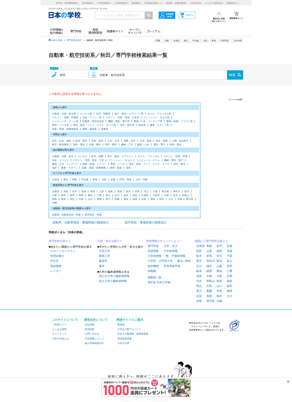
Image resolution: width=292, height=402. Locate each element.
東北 (65, 179)
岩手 (74, 191)
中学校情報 (171, 250)
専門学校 (153, 246)
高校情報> (88, 3)
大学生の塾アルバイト (129, 329)
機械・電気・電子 (173, 160)
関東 (74, 179)
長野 (63, 195)
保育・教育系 (127, 125)
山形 (101, 191)
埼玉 (146, 191)
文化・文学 (113, 140)
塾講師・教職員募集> (176, 3)
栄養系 (104, 129)
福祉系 (142, 125)
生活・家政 (146, 140)
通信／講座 (184, 260)
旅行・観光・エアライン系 (129, 113)
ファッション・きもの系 (156, 117)
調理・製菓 (116, 167)
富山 (108, 195)
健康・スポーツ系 (159, 125)
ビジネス (82, 156)
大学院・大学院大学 (160, 260)
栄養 (128, 167)
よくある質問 (59, 329)
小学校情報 (154, 255)
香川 (108, 199)
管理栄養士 (57, 255)
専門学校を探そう (60, 241)
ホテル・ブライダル (148, 156)
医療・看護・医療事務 (94, 167)
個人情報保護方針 (94, 343)
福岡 (134, 199)
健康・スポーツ (69, 167)
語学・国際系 (103, 113)
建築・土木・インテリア (65, 164)
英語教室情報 (124, 338)
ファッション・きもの (120, 160)
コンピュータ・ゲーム (148, 160)
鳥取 (54, 199)
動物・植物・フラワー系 (179, 121)
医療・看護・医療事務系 (65, 129)
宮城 (83, 191)
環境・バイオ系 (60, 125)
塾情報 (121, 324)
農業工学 (104, 255)
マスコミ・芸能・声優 (175, 156)
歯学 (101, 266)
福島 (110, 191)
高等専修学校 (172, 266)
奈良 (175, 195)
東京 (199, 260)
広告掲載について (94, 338)
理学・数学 (111, 144)
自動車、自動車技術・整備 (66, 214)
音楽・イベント (60, 160)
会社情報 (89, 324)
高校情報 (153, 250)
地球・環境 (79, 144)
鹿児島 (189, 199)
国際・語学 (129, 140)
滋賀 (134, 195)
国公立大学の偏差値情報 (114, 276)
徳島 (99, 199)
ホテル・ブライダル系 (159, 113)
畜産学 (103, 260)
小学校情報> (121, 3)
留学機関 (153, 266)
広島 (81, 199)
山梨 (54, 195)
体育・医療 (162, 140)
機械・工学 (127, 144)
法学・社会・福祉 (61, 140)
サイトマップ (59, 333)
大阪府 (156, 195)
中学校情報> (104, 3)
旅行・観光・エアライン (120, 156)
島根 (63, 199)
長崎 (152, 199)
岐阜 (72, 195)
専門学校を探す (74, 40)
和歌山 (185, 195)
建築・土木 (143, 144)
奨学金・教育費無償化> (67, 3)
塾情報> (136, 3)
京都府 (145, 195)
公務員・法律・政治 (62, 156)
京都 (209, 276)
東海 (95, 179)
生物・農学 (95, 144)
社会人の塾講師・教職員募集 (132, 333)
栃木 (128, 191)
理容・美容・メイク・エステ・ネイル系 (94, 125)
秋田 (92, 191)
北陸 (104, 179)
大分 (170, 199)
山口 (90, 199)
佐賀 (143, 199)
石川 (117, 195)
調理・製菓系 (89, 129)
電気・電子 (159, 144)
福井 (126, 195)
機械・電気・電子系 (119, 121)
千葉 (155, 191)
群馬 (137, 191)
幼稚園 (152, 271)
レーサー (55, 271)
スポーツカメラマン (62, 250)
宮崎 (179, 199)
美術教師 (55, 266)
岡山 (72, 199)
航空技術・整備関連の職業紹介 (146, 222)
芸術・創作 (97, 140)
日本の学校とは (60, 338)
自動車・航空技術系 (93, 121)
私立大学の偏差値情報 (113, 281)
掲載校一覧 (154, 277)
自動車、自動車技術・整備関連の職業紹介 (80, 222)
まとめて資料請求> (214, 3)
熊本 (161, 199)
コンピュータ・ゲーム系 (65, 121)
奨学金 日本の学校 (159, 282)
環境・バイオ (117, 164)
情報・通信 (175, 144)
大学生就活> (196, 3)
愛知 (90, 195)
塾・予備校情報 (175, 255)
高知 (126, 199)
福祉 (54, 167)
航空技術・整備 (93, 214)
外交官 (54, 260)
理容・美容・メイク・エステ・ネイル (149, 164)
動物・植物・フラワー (94, 164)
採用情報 (89, 329)
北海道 (176, 40)
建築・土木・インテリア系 (148, 121)
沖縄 (54, 202)
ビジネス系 (86, 113)
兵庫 (166, 195)
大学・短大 (171, 246)
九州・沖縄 (141, 179)
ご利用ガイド (59, 324)
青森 (65, 191)
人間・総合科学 (180, 140)
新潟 (186, 191)
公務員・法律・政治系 (64, 113)
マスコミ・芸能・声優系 (65, 117)
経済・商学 (81, 140)
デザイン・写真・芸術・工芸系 (122, 117)
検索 (232, 75)
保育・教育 (180, 164)
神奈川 (176, 191)
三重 (99, 195)
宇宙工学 (104, 250)
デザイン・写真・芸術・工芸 (88, 160)
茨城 (119, 191)
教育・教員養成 (60, 144)
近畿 (112, 179)
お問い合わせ (92, 333)
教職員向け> (233, 3)
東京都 (165, 191)
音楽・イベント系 (92, 117)
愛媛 (117, 199)
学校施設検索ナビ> (153, 3)
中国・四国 (125, 179)
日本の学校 (56, 40)
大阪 (219, 276)
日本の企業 (123, 343)
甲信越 (84, 179)
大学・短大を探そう (109, 241)
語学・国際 (97, 156)
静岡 (81, 195)
